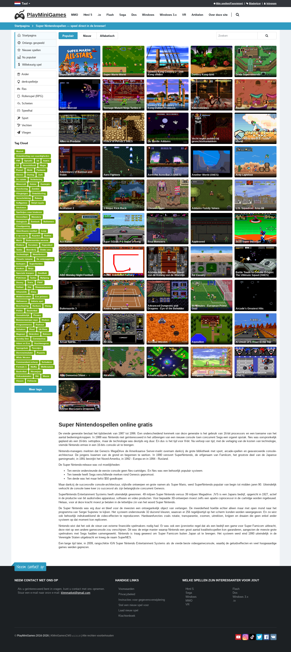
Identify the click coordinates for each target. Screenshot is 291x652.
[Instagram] (244, 637)
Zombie (35, 189)
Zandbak (42, 273)
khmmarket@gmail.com (75, 592)
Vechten (26, 125)
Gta (29, 287)
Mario (19, 240)
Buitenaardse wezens (37, 240)
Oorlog (30, 175)
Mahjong (44, 278)
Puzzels (41, 353)
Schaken (20, 329)
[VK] (273, 637)
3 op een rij (22, 235)
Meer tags (35, 389)
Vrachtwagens (41, 343)
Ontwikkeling (39, 193)
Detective (34, 334)
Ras (24, 88)
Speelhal (26, 110)
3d (37, 160)
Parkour (40, 324)
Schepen (20, 264)
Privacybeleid (126, 594)
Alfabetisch (107, 36)
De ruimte (21, 179)
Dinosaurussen (43, 287)
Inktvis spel (37, 301)
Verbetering (36, 179)
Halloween (21, 301)
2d (17, 165)
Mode (30, 170)
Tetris (30, 282)
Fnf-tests (31, 381)
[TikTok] (251, 637)
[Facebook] (265, 637)
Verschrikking (23, 198)
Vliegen (26, 132)
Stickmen (21, 207)
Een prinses (41, 296)
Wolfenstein (47, 367)
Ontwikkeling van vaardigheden (32, 156)
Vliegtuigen (22, 193)
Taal (25, 3)
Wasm (46, 376)
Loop (43, 231)
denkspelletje (29, 81)
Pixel (32, 329)
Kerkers (37, 306)
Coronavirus (39, 338)
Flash (110, 14)
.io (99, 14)
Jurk (40, 175)
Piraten (37, 315)
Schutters (47, 362)
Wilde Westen (23, 357)
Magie (43, 165)
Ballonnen (48, 221)
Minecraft (21, 184)
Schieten (27, 103)
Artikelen (197, 14)
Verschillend (29, 165)
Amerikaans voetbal (26, 231)
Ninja (30, 268)
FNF (18, 160)
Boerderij (31, 249)
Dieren (19, 175)
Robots (38, 198)
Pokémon (21, 278)
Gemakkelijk (22, 315)
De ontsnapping (45, 259)
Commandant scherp (27, 362)
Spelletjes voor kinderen (29, 212)
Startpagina (28, 35)
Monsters (36, 217)
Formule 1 (21, 367)
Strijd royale (37, 203)
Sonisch (35, 221)
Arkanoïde (21, 292)
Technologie (22, 254)
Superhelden (36, 264)
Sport (24, 118)
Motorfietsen (39, 254)
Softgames (21, 203)
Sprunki (28, 160)
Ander (25, 74)
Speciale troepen (25, 273)
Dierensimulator (24, 353)
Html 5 (88, 14)
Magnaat (20, 334)
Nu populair (28, 57)
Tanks (19, 249)
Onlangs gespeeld (32, 43)
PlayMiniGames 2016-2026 (33, 635)
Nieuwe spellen (31, 50)
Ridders (20, 245)
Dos (134, 14)
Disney (19, 282)
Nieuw (87, 36)
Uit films (43, 329)
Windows (148, 14)
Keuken (20, 268)
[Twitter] (258, 637)
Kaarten (36, 235)
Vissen (19, 381)
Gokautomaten (23, 376)
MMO (74, 14)
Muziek (19, 151)
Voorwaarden (126, 588)
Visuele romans (24, 259)
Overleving (22, 189)
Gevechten (21, 217)
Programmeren (24, 324)
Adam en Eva (23, 343)
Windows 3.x (168, 14)
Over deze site (218, 14)
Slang (48, 306)
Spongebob (22, 348)
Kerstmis (33, 245)
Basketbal (32, 310)
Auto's (46, 160)
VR (184, 14)
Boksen (47, 334)
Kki (37, 376)
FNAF (40, 282)
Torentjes (37, 348)
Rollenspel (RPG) (32, 96)
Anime (33, 184)
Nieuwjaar (36, 371)
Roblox (47, 235)
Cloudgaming (23, 226)
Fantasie (41, 170)
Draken (45, 320)
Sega (122, 14)
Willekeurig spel (31, 64)
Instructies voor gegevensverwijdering (141, 599)
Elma (33, 292)
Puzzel (19, 170)
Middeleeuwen (23, 296)
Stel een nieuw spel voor (133, 605)
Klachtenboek (126, 615)
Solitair (20, 287)
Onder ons (45, 249)
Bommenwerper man (27, 320)
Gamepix (45, 184)
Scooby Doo (22, 338)
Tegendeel (47, 245)
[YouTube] (237, 637)
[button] (237, 15)
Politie (19, 310)
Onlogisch (21, 221)
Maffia (34, 367)
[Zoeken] (267, 35)
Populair (68, 36)
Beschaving (22, 306)
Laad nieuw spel (128, 610)
